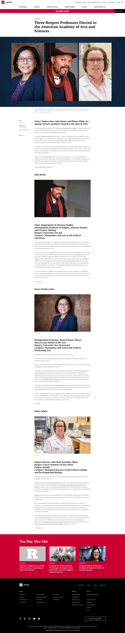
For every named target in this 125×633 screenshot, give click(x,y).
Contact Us (21, 597)
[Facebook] (20, 619)
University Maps (39, 599)
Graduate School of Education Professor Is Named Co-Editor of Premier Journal (91, 568)
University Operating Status (92, 594)
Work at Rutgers (56, 594)
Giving (118, 2)
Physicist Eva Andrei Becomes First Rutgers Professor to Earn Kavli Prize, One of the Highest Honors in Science (61, 569)
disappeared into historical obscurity (53, 379)
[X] (25, 619)
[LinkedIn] (39, 619)
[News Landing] (62, 13)
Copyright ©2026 (48, 630)
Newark (84, 2)
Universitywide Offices (40, 602)
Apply (100, 2)
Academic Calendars (76, 594)
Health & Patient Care (100, 7)
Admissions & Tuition (52, 7)
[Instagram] (29, 619)
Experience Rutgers (70, 7)
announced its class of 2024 (48, 136)
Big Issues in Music (67, 389)
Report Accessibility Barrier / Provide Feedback (71, 627)
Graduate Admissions (40, 594)
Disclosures (89, 607)
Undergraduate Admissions (41, 597)
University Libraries (75, 599)
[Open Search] (121, 2)
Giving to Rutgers (22, 602)
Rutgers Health (95, 2)
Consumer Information (91, 604)
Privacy (88, 610)
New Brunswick (78, 2)
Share (20, 135)
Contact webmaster (76, 630)
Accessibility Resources (91, 599)
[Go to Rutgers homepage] (6, 2)
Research (84, 7)
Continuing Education (23, 599)
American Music (41, 389)
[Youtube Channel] (34, 618)
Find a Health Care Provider (58, 597)
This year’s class (60, 140)
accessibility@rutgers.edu (52, 627)
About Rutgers (23, 7)
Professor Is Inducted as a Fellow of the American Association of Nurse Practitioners (31, 568)
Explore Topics (119, 11)
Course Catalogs (75, 597)
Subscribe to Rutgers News (95, 618)
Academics (37, 7)
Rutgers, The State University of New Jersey (58, 630)
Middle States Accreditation (77, 604)
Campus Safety (22, 594)
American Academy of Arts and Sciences (66, 128)
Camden (89, 2)
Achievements (37, 18)
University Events (56, 599)
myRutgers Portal (75, 602)
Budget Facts (89, 602)
